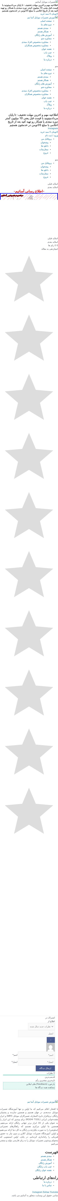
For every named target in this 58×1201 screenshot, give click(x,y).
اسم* (15, 1055)
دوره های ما (46, 24)
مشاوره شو (46, 38)
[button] (29, 66)
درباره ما (48, 59)
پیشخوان (44, 142)
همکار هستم (43, 31)
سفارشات (43, 149)
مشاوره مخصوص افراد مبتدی (35, 42)
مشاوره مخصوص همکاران (36, 45)
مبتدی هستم (43, 28)
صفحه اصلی (46, 21)
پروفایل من (46, 139)
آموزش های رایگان (43, 35)
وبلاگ (49, 56)
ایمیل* (14, 1062)
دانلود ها (44, 146)
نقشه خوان (47, 49)
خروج (45, 153)
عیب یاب (48, 52)
